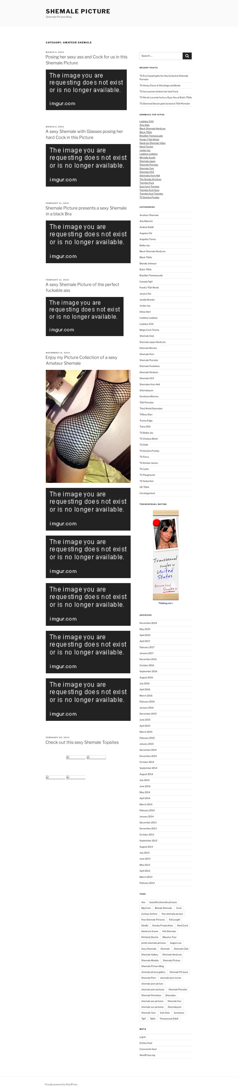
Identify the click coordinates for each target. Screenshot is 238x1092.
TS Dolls (144, 444)
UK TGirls (144, 487)
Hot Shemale (169, 931)
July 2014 (144, 780)
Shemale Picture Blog (152, 966)
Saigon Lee (175, 942)
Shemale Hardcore (172, 954)
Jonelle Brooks (147, 299)
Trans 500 (145, 426)
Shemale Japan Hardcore (153, 342)
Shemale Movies (148, 348)
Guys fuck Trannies (149, 186)
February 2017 (147, 647)
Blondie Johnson (148, 263)
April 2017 (145, 641)
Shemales (170, 995)
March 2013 (146, 877)
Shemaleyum (146, 390)
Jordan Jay (145, 150)
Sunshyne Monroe (149, 396)
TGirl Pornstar (147, 402)
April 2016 (145, 689)
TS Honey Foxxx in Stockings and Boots (160, 85)
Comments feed (148, 1049)
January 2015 (147, 743)
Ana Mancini (146, 221)
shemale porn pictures (152, 989)
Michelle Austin (147, 157)
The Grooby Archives (150, 179)
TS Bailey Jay (146, 432)
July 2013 (144, 852)
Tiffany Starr (146, 414)
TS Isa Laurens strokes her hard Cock (159, 91)
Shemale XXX (147, 172)
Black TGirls (146, 132)
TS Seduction (146, 481)
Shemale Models (150, 960)
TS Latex (144, 469)
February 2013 (147, 883)
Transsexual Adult (169, 1018)
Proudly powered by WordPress (61, 1084)
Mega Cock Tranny (149, 329)
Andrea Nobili (146, 227)
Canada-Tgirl (146, 281)
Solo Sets (165, 1012)
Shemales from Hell (150, 175)
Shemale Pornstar (149, 164)
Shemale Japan (147, 161)
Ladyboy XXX (147, 121)
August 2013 (146, 846)
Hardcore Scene (149, 931)
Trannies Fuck (147, 182)
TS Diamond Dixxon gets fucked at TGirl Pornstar (165, 103)
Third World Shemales (151, 408)
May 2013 (145, 864)
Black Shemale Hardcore (152, 128)
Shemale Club (147, 335)
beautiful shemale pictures (163, 902)
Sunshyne (179, 1012)
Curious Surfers (149, 913)
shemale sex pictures (152, 1001)
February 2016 (147, 701)
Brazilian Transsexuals (151, 135)
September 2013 (148, 840)
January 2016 (147, 707)
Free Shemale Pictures (153, 919)
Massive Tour (169, 937)
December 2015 (148, 713)
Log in (143, 1037)
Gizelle (144, 925)
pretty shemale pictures (153, 942)
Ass (143, 902)
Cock (179, 908)
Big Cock (146, 908)
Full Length (174, 919)
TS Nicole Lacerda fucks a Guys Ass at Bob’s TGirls (166, 97)
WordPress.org (147, 1055)
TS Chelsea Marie (149, 438)
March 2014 (146, 804)
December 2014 (148, 749)
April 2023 (145, 635)
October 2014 (147, 762)
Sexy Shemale (148, 948)
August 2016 (146, 677)
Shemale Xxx (174, 1001)
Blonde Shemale (163, 908)
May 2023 (145, 629)
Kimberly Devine (149, 937)
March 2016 (146, 695)
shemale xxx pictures (152, 1007)
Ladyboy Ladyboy (149, 153)
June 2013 (145, 858)
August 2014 (146, 774)
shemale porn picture (152, 983)
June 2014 (145, 786)
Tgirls (152, 1018)
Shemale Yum (147, 168)
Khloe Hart (145, 311)
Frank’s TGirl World (149, 287)
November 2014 (148, 756)
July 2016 (144, 683)
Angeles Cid (146, 233)
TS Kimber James (149, 463)
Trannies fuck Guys (149, 190)
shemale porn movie (170, 977)
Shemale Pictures (179, 972)
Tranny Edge (146, 420)
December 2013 (148, 822)
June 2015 (145, 719)
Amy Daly (144, 125)
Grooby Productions (162, 925)
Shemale (165, 948)
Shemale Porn (147, 354)
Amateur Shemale (149, 215)
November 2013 (148, 828)
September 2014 (148, 768)
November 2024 (148, 623)
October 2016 (147, 665)
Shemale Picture (78, 11)
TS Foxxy (144, 456)
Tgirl (143, 1018)
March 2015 (146, 731)
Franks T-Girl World (149, 139)
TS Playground (147, 474)
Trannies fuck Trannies (151, 193)
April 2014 (145, 798)
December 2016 (148, 659)
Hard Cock (182, 925)
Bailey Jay (145, 245)
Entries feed (146, 1043)
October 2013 (147, 834)
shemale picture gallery (153, 972)
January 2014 (147, 816)
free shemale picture (172, 913)
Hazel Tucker (146, 146)
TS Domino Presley (149, 197)
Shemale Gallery (149, 954)
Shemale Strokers (149, 372)
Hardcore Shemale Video (152, 143)
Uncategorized (147, 493)
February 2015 (147, 738)
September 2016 (148, 671)
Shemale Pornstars (151, 995)
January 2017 (146, 653)
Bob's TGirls (146, 269)
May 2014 (145, 792)
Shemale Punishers (150, 366)
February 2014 (147, 810)
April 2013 (145, 870)
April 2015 (145, 725)
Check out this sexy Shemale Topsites (82, 742)
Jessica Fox (145, 293)
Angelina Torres (148, 239)
